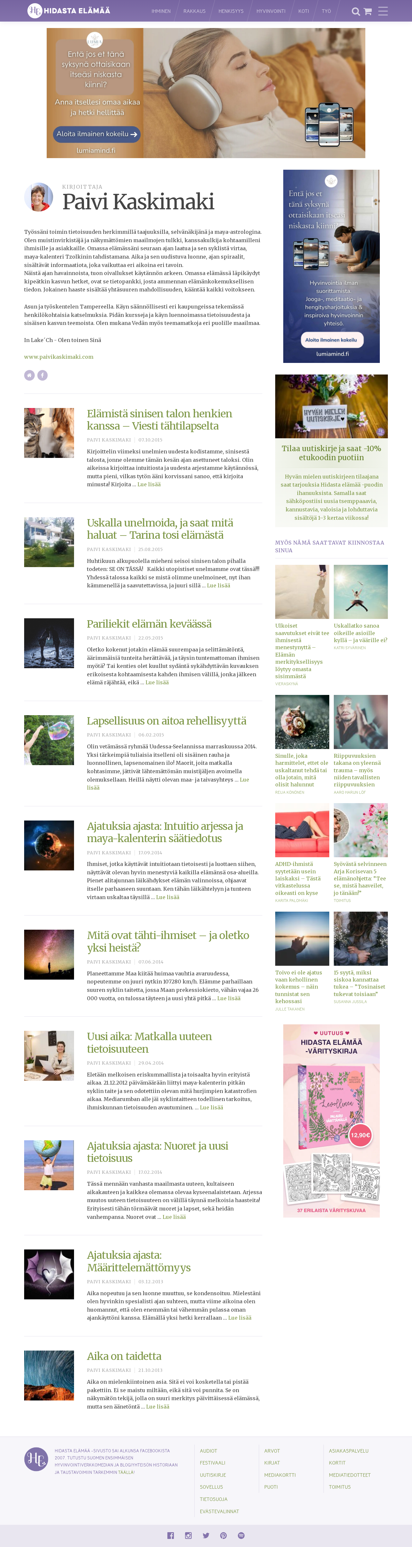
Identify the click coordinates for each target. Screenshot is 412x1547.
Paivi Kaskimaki (109, 440)
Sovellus (211, 1486)
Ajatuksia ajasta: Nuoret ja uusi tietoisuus (157, 1152)
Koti (303, 10)
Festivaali (212, 1462)
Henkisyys (231, 10)
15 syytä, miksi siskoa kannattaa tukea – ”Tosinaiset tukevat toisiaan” (359, 983)
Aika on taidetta (124, 1356)
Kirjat (272, 1462)
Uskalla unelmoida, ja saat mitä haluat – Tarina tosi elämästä (160, 529)
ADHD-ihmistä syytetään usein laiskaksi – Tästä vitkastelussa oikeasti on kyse (298, 878)
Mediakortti (280, 1474)
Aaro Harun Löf (350, 792)
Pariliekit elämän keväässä (149, 624)
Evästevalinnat (219, 1511)
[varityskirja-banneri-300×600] (331, 1120)
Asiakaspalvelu (349, 1450)
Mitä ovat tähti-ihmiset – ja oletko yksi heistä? (168, 941)
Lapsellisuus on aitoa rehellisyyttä (166, 721)
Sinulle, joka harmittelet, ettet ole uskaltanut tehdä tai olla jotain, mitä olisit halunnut (301, 770)
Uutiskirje (213, 1474)
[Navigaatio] (383, 11)
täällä (126, 1472)
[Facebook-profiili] (42, 375)
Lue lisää (149, 484)
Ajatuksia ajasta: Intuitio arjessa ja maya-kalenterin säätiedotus (165, 832)
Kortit (337, 1462)
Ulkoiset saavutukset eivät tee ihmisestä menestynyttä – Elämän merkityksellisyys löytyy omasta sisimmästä (302, 650)
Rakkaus (194, 10)
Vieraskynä (286, 684)
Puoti (271, 1486)
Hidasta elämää (81, 11)
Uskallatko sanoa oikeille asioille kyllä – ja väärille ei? (361, 632)
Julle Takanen (289, 1009)
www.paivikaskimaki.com (58, 357)
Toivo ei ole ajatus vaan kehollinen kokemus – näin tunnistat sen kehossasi (298, 987)
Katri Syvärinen (350, 647)
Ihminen (161, 10)
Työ (326, 10)
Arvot (272, 1450)
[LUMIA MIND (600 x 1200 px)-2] (331, 266)
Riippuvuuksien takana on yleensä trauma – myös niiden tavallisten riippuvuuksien (357, 770)
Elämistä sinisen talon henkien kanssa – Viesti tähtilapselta (159, 419)
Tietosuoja (214, 1498)
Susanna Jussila (350, 1001)
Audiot (208, 1450)
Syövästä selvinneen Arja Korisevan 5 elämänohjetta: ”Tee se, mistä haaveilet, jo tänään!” (360, 878)
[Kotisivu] (29, 375)
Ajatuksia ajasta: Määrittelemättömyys (139, 1261)
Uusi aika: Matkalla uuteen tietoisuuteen (149, 1042)
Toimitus (342, 900)
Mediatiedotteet (350, 1474)
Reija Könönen (289, 792)
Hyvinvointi (271, 10)
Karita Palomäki (291, 900)
